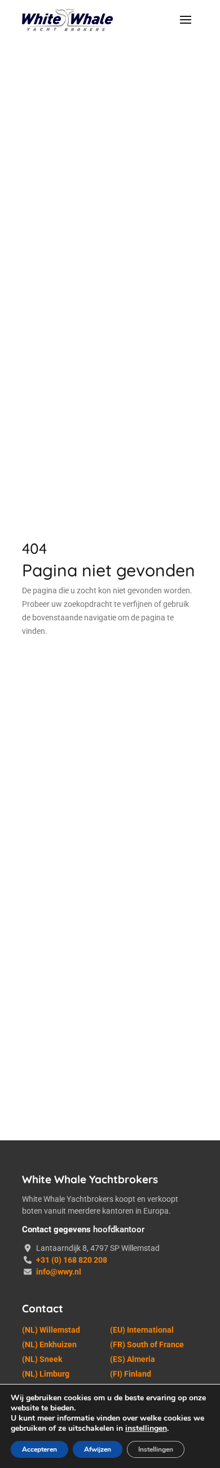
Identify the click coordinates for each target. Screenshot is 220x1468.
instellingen (146, 1428)
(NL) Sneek (42, 1359)
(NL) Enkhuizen (49, 1344)
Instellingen (155, 1449)
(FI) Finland (130, 1373)
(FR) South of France (147, 1344)
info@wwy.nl (58, 1271)
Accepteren (39, 1449)
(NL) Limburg (45, 1373)
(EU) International (142, 1329)
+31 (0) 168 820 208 (71, 1259)
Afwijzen (97, 1449)
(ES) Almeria (132, 1359)
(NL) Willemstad (51, 1329)
